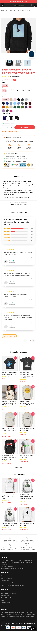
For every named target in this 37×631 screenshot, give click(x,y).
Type (3, 82)
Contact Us (4, 600)
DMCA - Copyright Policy (7, 583)
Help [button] (34, 628)
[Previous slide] (3, 35)
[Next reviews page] (33, 340)
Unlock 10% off (3, 623)
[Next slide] (33, 35)
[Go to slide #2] (18, 63)
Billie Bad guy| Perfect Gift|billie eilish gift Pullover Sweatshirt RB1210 (27, 403)
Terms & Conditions (6, 578)
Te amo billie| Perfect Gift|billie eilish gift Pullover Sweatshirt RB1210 (9, 457)
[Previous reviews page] (25, 340)
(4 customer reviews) (15, 76)
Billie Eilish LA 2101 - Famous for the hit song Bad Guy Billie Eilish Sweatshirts (9, 403)
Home (2, 10)
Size (3, 88)
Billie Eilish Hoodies (24, 10)
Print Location (6, 113)
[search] (32, 5)
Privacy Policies (5, 580)
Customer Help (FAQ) (6, 602)
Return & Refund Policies (7, 598)
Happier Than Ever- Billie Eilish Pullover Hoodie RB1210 (8, 496)
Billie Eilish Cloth (11, 10)
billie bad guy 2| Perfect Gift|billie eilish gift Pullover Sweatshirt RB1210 (9, 430)
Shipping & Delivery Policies (8, 593)
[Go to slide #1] (9, 63)
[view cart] (35, 5)
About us (3, 576)
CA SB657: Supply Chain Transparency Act (12, 585)
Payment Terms (5, 595)
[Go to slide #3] (27, 63)
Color (3, 96)
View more (18, 467)
